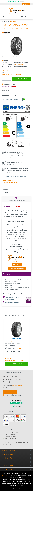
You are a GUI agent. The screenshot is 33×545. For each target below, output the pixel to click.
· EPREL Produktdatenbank (7, 180)
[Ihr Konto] (26, 16)
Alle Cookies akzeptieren (17, 268)
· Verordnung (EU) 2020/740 (8, 184)
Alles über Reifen (7, 458)
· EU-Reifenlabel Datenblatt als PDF (9, 182)
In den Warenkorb (21, 79)
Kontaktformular (17, 385)
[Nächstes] (31, 341)
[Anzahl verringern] (3, 79)
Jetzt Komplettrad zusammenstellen (12, 99)
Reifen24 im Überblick (8, 454)
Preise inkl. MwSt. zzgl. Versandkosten (12, 74)
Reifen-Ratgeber (7, 462)
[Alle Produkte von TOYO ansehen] (16, 338)
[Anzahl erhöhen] (9, 79)
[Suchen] (22, 16)
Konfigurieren (17, 264)
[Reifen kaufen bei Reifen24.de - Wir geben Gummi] (16, 11)
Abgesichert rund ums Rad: (10, 84)
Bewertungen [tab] (5, 192)
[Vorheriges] (2, 341)
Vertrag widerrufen (10, 392)
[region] (16, 46)
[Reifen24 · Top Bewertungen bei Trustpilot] (16, 1)
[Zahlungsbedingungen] (14, 420)
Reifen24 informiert (8, 466)
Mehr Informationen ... (16, 261)
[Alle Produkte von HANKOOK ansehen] (7, 32)
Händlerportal (26, 4)
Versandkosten (6, 475)
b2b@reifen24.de (19, 64)
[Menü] (3, 16)
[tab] (16, 189)
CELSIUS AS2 (9, 342)
